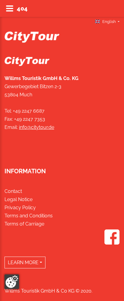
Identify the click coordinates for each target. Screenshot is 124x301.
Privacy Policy (20, 207)
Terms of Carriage (24, 224)
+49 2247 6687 (29, 111)
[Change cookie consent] (12, 281)
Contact (13, 191)
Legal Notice (19, 199)
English (109, 21)
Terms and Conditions (29, 216)
